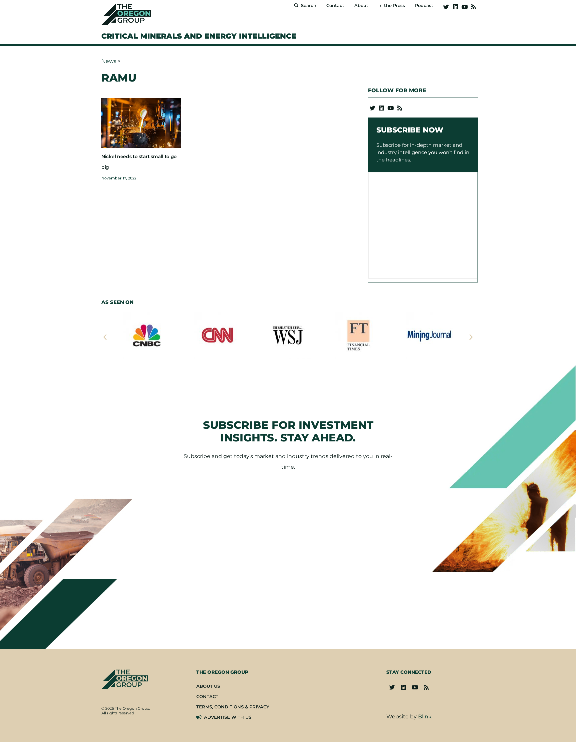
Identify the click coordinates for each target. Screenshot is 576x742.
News (108, 61)
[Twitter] (446, 6)
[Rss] (473, 6)
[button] (105, 337)
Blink (425, 716)
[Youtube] (464, 6)
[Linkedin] (455, 6)
